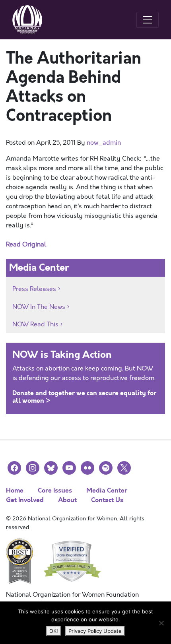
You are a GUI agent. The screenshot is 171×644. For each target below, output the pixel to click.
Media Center (106, 490)
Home (14, 490)
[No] (161, 623)
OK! (53, 631)
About (67, 499)
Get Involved (25, 499)
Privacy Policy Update (95, 631)
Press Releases (34, 289)
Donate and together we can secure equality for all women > (84, 396)
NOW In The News (38, 307)
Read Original (26, 244)
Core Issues (55, 490)
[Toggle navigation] (147, 20)
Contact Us (107, 499)
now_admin (104, 142)
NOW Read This (35, 324)
